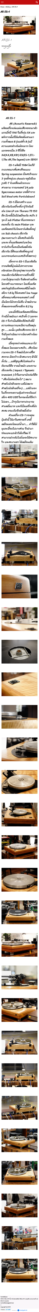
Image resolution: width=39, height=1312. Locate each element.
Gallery (8, 7)
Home (2, 7)
